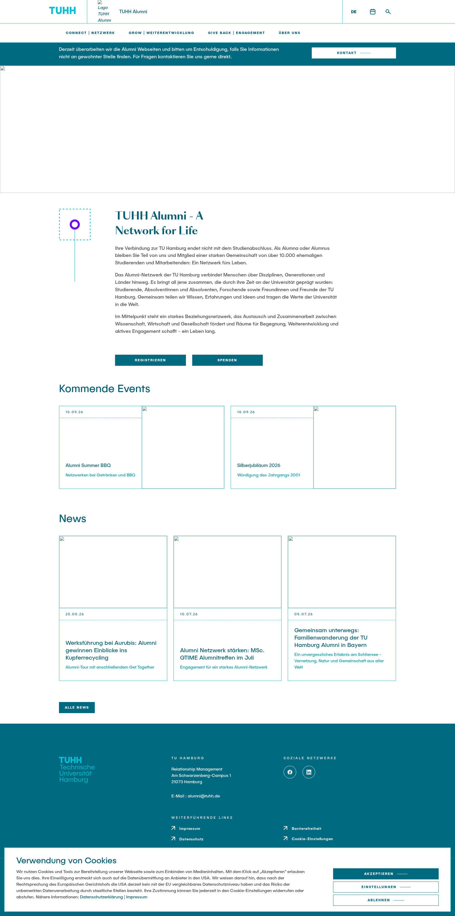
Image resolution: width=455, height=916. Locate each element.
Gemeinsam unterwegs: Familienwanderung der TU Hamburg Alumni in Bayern (331, 637)
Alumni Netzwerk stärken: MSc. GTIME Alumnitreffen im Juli (222, 653)
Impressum (136, 896)
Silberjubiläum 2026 (258, 465)
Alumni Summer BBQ (88, 465)
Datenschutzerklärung (101, 896)
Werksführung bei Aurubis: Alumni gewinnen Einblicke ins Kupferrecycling (111, 650)
